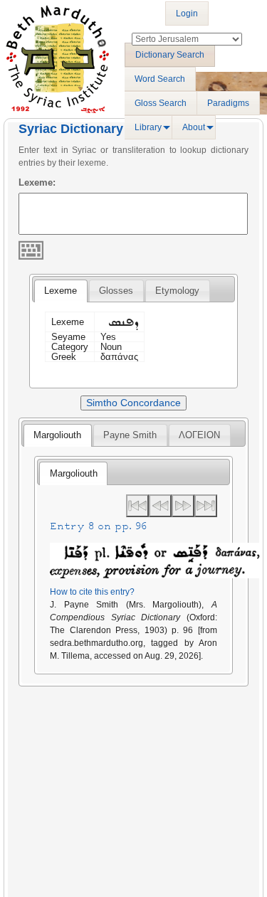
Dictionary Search (169, 55)
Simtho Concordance (133, 402)
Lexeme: (37, 182)
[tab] (60, 291)
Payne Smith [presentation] (130, 435)
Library (148, 127)
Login (187, 13)
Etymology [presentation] (177, 290)
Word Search (160, 79)
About (193, 127)
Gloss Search (161, 103)
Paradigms (228, 103)
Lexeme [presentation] (60, 290)
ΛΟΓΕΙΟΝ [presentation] (199, 435)
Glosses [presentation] (116, 290)
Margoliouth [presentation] (57, 435)
